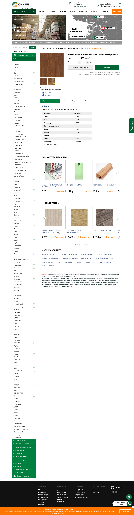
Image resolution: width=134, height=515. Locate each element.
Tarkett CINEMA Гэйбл (102, 231)
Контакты (104, 11)
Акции (41, 11)
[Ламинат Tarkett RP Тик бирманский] (52, 76)
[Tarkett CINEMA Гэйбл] (104, 217)
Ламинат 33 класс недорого (51, 258)
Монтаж (72, 11)
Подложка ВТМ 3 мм (76, 185)
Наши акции (42, 492)
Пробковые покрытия (107, 43)
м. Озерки (100, 16)
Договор (41, 502)
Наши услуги (62, 487)
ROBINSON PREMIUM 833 (49, 255)
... (118, 42)
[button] (65, 199)
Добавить (60, 191)
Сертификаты (42, 499)
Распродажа (68, 262)
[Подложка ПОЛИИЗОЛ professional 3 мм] (53, 171)
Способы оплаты (62, 494)
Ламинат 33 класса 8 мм (104, 255)
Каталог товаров (43, 494)
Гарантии (52, 11)
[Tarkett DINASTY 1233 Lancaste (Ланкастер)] (53, 217)
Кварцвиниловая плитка (46, 43)
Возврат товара (61, 492)
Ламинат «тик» (89, 262)
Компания (42, 487)
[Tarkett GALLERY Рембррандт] (79, 217)
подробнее (125, 511)
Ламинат (18, 43)
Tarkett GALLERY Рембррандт (74, 232)
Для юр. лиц (83, 11)
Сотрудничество (43, 497)
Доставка (59, 490)
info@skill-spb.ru (79, 494)
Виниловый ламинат (64, 43)
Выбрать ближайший (78, 36)
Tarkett (59, 262)
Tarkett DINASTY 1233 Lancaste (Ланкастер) (51, 232)
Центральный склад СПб (109, 28)
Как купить (62, 11)
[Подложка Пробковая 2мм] (104, 171)
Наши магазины (76, 30)
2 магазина (117, 11)
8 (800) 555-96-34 (80, 492)
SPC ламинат (78, 43)
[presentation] (44, 172)
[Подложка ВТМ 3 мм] (79, 171)
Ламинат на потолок (86, 255)
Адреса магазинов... (80, 7)
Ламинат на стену (86, 258)
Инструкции (60, 501)
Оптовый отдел (20, 35)
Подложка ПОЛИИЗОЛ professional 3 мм (52, 186)
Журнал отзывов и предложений (131, 125)
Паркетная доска (29, 43)
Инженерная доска (92, 43)
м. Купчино (100, 37)
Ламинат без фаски (48, 266)
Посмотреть (59, 237)
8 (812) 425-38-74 (105, 5)
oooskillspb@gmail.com (81, 497)
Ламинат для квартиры (70, 258)
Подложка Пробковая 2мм (104, 185)
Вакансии (94, 11)
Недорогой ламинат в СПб (104, 258)
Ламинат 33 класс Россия (69, 255)
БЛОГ (40, 490)
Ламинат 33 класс (47, 262)
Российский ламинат (104, 262)
